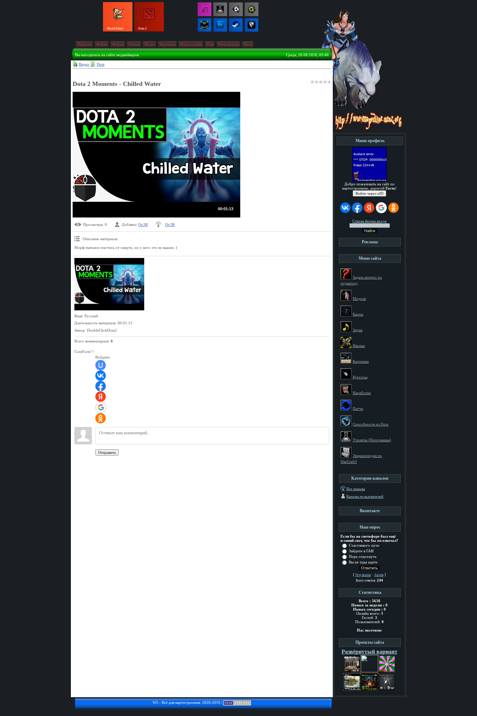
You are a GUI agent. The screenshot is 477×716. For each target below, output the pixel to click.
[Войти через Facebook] (100, 386)
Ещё (210, 44)
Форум (118, 44)
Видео (150, 44)
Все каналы (355, 489)
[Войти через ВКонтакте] (100, 375)
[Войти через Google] (101, 407)
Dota (100, 64)
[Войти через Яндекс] (100, 396)
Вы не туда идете (363, 562)
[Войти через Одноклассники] (100, 418)
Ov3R (143, 224)
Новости (85, 44)
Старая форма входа (369, 221)
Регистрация (228, 44)
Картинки (168, 44)
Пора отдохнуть (362, 556)
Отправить (107, 452)
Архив (378, 575)
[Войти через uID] (100, 365)
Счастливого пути (364, 545)
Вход (248, 44)
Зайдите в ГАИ (361, 551)
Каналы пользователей (364, 496)
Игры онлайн (191, 44)
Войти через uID (369, 193)
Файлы (102, 44)
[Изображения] (109, 284)
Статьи (134, 44)
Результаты (363, 575)
